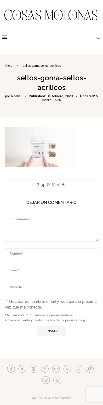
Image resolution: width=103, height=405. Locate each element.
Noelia (16, 96)
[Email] (67, 369)
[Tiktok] (46, 380)
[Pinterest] (45, 369)
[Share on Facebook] (37, 185)
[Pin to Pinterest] (48, 185)
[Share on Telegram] (58, 185)
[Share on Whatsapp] (53, 185)
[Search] (98, 37)
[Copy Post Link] (63, 185)
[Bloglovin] (78, 369)
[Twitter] (22, 369)
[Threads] (57, 380)
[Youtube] (56, 369)
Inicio (8, 65)
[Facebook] (11, 369)
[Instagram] (33, 369)
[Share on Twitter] (43, 185)
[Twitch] (90, 369)
